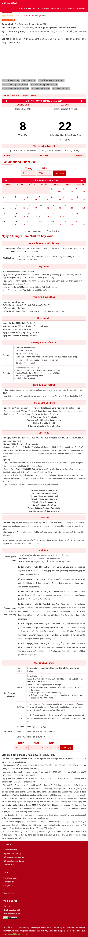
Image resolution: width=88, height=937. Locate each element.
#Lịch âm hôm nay (10, 80)
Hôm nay (44, 155)
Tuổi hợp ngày (9, 302)
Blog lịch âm (8, 893)
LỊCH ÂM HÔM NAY (23, 9)
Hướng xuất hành (10, 558)
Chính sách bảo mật (11, 910)
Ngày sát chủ (8, 329)
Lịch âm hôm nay (10, 850)
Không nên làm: (10, 532)
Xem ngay (59, 173)
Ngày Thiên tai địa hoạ (12, 333)
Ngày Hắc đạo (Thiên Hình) (14, 323)
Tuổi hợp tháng (9, 308)
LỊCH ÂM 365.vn (9, 3)
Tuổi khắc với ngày (11, 305)
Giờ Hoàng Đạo (10, 249)
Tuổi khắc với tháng (11, 311)
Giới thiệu (7, 906)
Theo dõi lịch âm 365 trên (24, 15)
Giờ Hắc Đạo (8, 258)
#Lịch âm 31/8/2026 (41, 89)
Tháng (28, 168)
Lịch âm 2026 (8, 865)
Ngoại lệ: (6, 460)
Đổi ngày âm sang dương (13, 861)
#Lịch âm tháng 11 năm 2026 (15, 89)
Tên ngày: (7, 438)
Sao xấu (6, 373)
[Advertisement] (45, 62)
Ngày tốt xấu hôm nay (12, 854)
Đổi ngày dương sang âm (13, 857)
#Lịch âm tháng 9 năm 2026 (15, 84)
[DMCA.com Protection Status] (10, 918)
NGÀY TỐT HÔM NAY (41, 9)
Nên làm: (6, 444)
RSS (5, 889)
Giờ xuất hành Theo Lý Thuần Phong (10, 611)
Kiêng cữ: (7, 447)
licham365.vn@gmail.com (18, 934)
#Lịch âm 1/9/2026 (61, 89)
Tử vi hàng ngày (10, 878)
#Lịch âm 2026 (29, 80)
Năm (44, 168)
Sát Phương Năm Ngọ (9, 694)
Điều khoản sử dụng (11, 914)
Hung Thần (7, 732)
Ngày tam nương (10, 326)
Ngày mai (80, 155)
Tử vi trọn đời (8, 882)
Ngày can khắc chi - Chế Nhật (15, 336)
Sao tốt (6, 355)
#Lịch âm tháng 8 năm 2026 (51, 80)
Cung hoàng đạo (10, 885)
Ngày (21, 743)
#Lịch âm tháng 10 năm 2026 (44, 84)
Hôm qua (7, 155)
